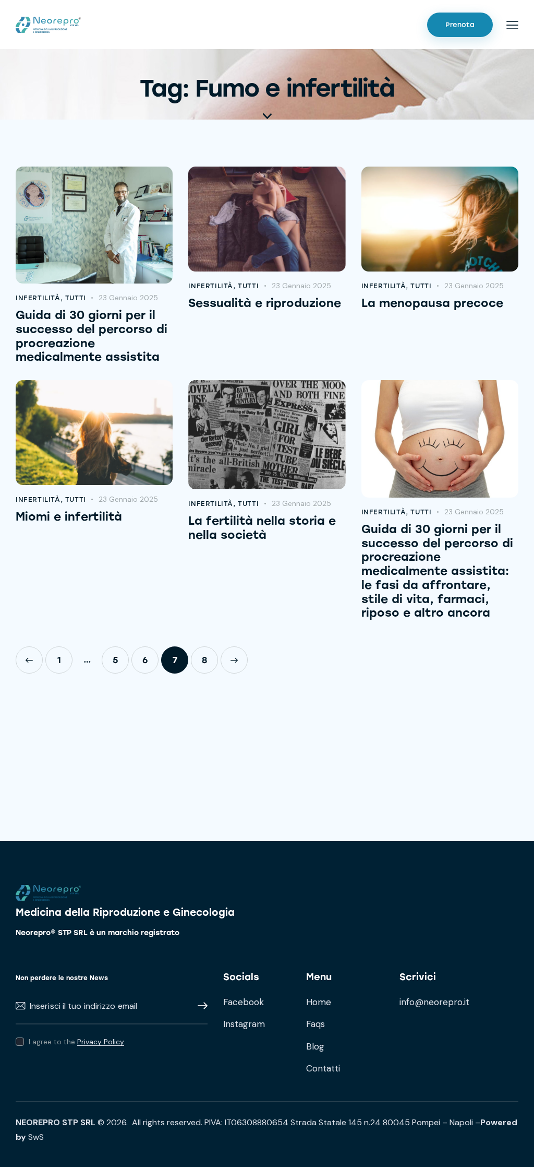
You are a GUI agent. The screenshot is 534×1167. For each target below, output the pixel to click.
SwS (36, 1136)
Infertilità (38, 298)
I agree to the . (77, 1041)
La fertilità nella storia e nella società (262, 528)
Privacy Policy (100, 1042)
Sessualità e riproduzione (264, 303)
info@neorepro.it (434, 1002)
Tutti (75, 298)
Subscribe (200, 1006)
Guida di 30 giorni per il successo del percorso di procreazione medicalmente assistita (91, 336)
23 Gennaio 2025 (128, 297)
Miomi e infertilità (69, 517)
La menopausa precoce (432, 303)
